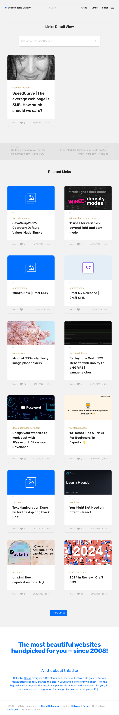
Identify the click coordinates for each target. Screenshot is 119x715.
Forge (86, 706)
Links (95, 7)
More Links (59, 612)
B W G (19, 7)
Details (31, 123)
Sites (84, 7)
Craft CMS (13, 709)
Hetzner (75, 706)
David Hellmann (50, 706)
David (27, 678)
